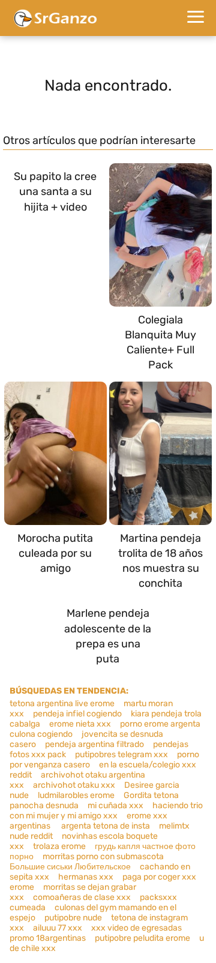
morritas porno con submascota (103, 856)
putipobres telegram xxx (121, 754)
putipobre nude (73, 918)
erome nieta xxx (80, 724)
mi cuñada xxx (115, 805)
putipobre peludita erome (142, 938)
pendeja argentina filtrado (94, 744)
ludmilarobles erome (76, 795)
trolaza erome (59, 846)
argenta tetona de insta (105, 826)
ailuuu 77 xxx (57, 928)
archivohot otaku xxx (74, 785)
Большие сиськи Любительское (70, 867)
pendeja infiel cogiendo (77, 714)
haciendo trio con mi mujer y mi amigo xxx (106, 810)
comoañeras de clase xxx (82, 897)
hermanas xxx (85, 877)
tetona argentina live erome (62, 703)
